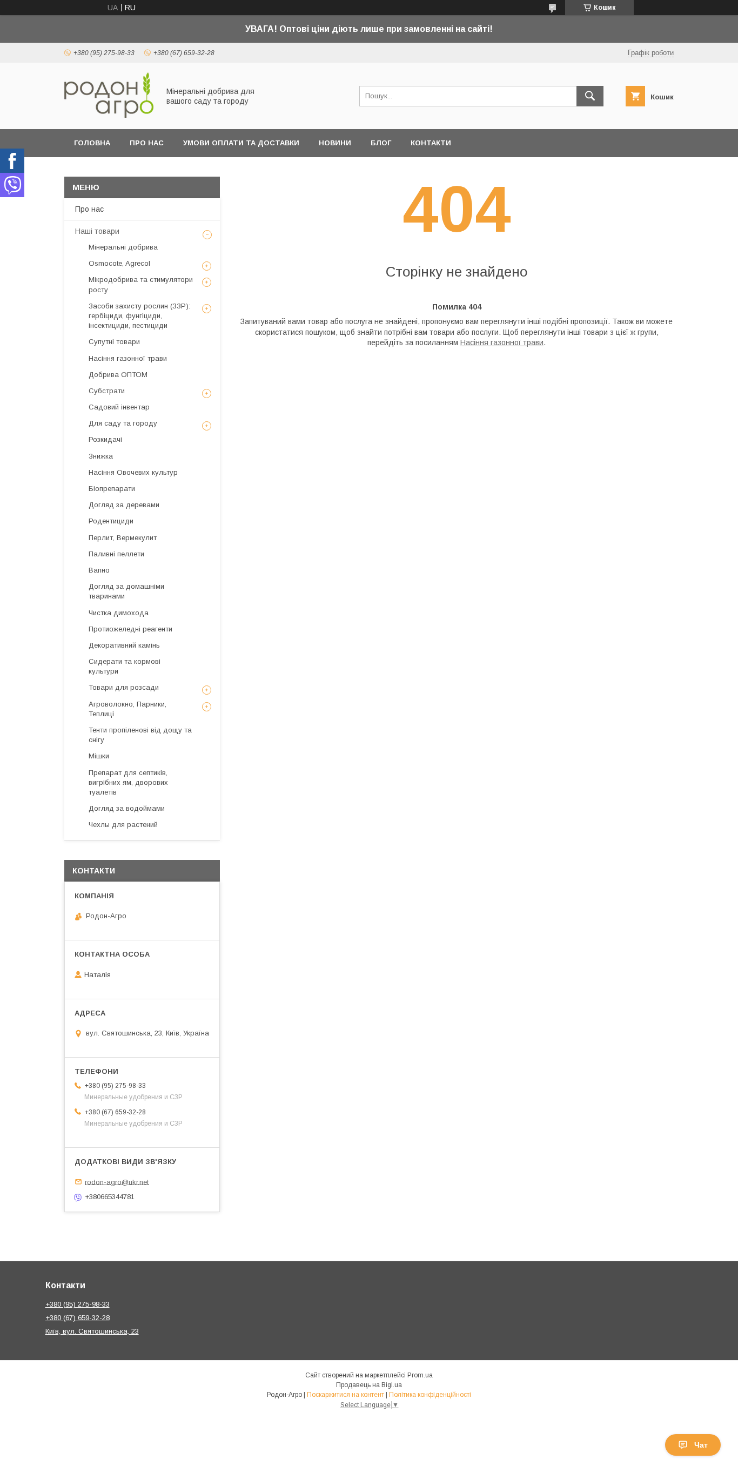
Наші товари (97, 231)
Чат (701, 1445)
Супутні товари (114, 342)
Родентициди (111, 521)
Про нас (147, 143)
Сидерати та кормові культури (124, 666)
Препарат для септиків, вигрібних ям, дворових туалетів (128, 782)
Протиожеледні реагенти (130, 629)
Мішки (99, 756)
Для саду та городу (123, 423)
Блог (381, 143)
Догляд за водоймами (127, 808)
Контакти (431, 143)
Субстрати (107, 391)
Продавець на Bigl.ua (369, 1385)
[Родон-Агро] (108, 115)
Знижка (101, 456)
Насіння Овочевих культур (133, 472)
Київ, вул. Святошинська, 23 (92, 1331)
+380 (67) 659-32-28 (77, 1318)
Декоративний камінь (124, 645)
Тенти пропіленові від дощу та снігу (140, 735)
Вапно (99, 570)
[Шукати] (589, 96)
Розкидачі (105, 439)
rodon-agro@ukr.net (117, 1182)
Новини (335, 143)
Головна (92, 143)
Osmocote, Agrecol (119, 263)
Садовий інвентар (119, 407)
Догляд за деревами (124, 505)
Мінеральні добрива (123, 247)
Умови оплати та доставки (241, 143)
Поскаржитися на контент (345, 1394)
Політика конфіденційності (430, 1394)
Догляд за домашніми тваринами (126, 591)
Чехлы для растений (123, 824)
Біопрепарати (112, 489)
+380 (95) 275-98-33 (77, 1304)
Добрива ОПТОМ (118, 375)
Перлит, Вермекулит (123, 538)
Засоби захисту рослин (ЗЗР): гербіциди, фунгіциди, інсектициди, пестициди (139, 315)
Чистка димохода (119, 613)
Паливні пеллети (116, 554)
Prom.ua (420, 1375)
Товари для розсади (124, 687)
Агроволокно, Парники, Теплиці (127, 709)
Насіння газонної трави (502, 342)
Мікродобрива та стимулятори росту (141, 284)
